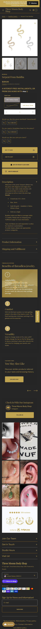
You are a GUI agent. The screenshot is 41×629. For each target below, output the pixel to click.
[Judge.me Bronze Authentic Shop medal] (20, 519)
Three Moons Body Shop (17, 565)
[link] (8, 406)
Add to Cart (9, 155)
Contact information (25, 623)
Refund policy (21, 619)
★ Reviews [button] (37, 316)
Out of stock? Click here (21, 163)
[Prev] (29, 389)
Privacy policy (31, 619)
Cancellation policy (19, 626)
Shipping (4, 82)
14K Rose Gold (28, 104)
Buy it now (9, 148)
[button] (3, 10)
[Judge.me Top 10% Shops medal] (29, 519)
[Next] (36, 389)
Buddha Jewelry (13, 16)
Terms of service (9, 619)
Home (3, 16)
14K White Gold (13, 104)
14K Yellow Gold (12, 98)
